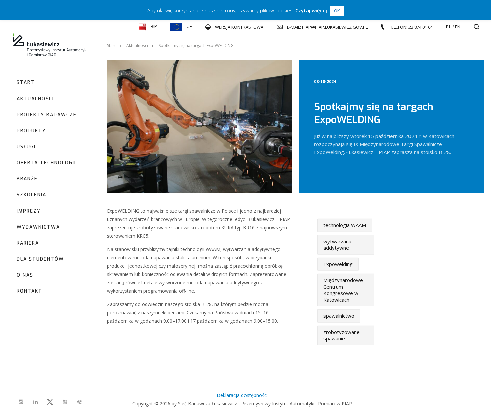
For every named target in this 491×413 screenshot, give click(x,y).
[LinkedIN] (35, 402)
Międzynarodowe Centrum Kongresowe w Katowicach (343, 290)
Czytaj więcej (311, 10)
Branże (27, 179)
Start (26, 82)
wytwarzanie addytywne (338, 244)
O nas (25, 275)
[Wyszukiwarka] (476, 27)
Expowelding (338, 263)
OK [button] (337, 11)
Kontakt (29, 291)
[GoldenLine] (79, 402)
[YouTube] (64, 402)
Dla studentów (40, 259)
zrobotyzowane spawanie (341, 335)
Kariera (28, 243)
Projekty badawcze (47, 115)
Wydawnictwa (38, 227)
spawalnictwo (338, 315)
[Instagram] (20, 402)
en (457, 27)
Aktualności (35, 99)
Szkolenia (31, 195)
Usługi (26, 147)
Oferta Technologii (46, 163)
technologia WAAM (344, 225)
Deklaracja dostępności (242, 395)
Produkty (31, 131)
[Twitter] (50, 402)
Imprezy (29, 211)
